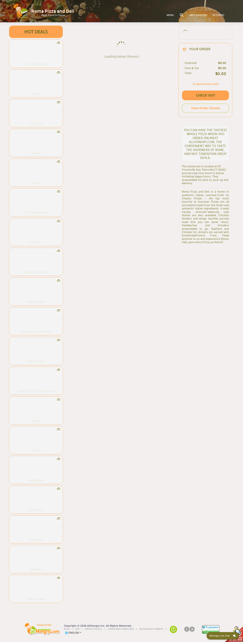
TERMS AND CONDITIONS (121, 629)
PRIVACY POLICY (93, 629)
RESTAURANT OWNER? (151, 629)
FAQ (77, 629)
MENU (170, 15)
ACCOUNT (218, 15)
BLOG (67, 629)
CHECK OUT (205, 95)
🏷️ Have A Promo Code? (205, 84)
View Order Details (205, 108)
